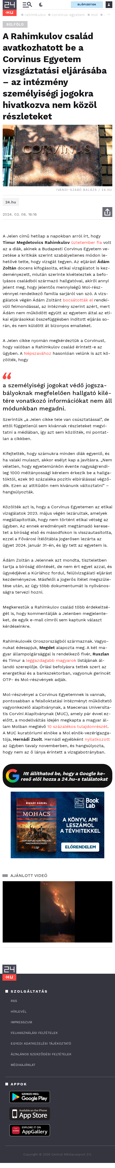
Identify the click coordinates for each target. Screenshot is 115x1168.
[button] (108, 14)
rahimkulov (35, 15)
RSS (14, 1001)
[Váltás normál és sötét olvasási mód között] (41, 5)
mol (94, 15)
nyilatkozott (97, 739)
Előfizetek (87, 4)
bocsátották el (78, 300)
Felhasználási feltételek (34, 1033)
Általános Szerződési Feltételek (41, 1054)
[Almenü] (27, 4)
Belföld (15, 24)
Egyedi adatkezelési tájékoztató (41, 1043)
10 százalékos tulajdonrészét (77, 726)
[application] (57, 912)
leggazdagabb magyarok (51, 660)
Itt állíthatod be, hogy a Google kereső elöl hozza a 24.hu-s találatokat (64, 776)
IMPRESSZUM (21, 1022)
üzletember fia (86, 242)
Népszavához (37, 353)
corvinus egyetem (68, 15)
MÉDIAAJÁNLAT (23, 1065)
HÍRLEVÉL (18, 1011)
